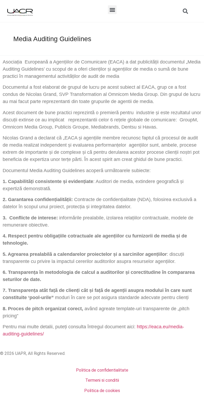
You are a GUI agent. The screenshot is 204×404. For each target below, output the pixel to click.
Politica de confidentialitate (102, 370)
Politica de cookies (102, 390)
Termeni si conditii (102, 380)
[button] (112, 9)
